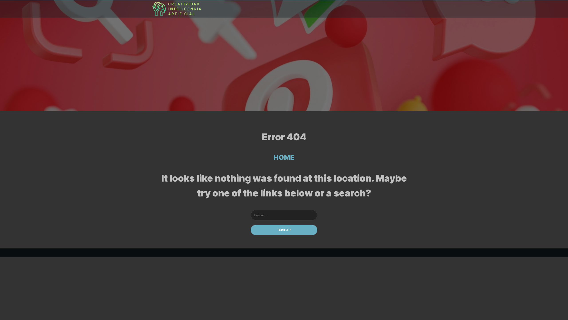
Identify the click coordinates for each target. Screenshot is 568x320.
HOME (284, 157)
